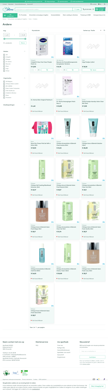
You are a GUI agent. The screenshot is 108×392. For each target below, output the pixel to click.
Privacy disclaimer (27, 379)
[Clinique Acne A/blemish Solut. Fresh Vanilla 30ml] (93, 211)
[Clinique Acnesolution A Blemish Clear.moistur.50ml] (68, 128)
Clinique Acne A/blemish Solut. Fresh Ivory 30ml (91, 270)
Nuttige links (61, 348)
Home (4, 19)
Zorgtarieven (61, 357)
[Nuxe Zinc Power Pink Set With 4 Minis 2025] (42, 128)
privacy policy (86, 364)
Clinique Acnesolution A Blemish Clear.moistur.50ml (66, 144)
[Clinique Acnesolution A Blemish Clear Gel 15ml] (68, 211)
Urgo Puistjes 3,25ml (88, 62)
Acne (30, 19)
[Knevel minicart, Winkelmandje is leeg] (96, 9)
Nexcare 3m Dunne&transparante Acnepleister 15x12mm (67, 63)
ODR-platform (42, 379)
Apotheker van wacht (63, 352)
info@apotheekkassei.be (18, 354)
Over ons (60, 345)
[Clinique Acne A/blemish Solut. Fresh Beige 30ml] (42, 211)
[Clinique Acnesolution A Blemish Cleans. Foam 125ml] (68, 253)
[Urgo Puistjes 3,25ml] (93, 46)
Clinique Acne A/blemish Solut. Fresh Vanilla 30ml (91, 228)
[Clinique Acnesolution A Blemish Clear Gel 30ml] (93, 169)
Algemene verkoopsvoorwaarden (12, 379)
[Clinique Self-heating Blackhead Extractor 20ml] (42, 169)
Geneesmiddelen (55, 15)
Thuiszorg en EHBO (85, 15)
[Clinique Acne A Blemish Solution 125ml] (93, 128)
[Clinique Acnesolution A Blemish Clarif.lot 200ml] (42, 253)
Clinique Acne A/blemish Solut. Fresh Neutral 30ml (66, 186)
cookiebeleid (36, 389)
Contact (5, 4)
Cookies (35, 379)
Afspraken (11, 4)
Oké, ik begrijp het (97, 386)
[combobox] (44, 9)
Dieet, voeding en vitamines (70, 15)
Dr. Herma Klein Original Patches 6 (41, 100)
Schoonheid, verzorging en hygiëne (38, 15)
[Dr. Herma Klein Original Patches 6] (42, 86)
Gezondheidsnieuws (20, 4)
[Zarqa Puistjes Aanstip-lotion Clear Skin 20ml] (93, 86)
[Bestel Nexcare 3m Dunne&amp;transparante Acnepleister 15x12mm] (73, 69)
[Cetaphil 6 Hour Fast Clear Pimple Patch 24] (42, 46)
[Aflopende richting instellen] (104, 30)
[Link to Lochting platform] (104, 379)
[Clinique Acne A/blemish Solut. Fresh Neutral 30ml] (68, 169)
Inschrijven (92, 357)
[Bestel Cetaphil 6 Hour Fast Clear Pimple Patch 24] (47, 69)
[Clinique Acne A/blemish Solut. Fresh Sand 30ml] (42, 295)
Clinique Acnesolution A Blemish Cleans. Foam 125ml (66, 270)
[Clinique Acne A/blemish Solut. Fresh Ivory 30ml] (93, 253)
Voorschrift (30, 4)
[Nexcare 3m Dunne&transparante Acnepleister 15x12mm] (68, 46)
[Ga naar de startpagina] (8, 9)
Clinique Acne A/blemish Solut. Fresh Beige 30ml (40, 228)
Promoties (23, 15)
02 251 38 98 (12, 353)
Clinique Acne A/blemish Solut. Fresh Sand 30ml (40, 311)
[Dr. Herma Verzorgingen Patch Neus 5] (68, 86)
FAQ (37, 345)
